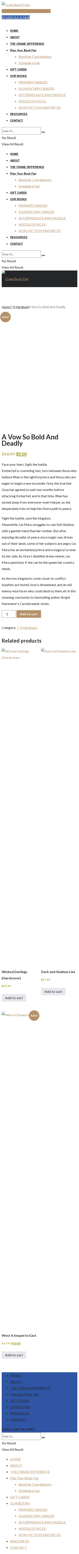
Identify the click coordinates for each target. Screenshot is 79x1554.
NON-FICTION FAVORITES (40, 107)
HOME (14, 31)
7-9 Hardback (19, 307)
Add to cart (29, 614)
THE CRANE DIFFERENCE (27, 44)
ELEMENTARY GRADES (36, 88)
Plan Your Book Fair (23, 50)
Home (6, 307)
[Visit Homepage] (16, 5)
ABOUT (15, 37)
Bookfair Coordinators (35, 56)
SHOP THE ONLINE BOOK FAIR (26, 11)
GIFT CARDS (18, 69)
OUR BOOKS (18, 76)
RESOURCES (18, 114)
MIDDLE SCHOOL (32, 101)
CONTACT (16, 120)
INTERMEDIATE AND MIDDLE (42, 95)
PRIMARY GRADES (33, 82)
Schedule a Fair (29, 63)
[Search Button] (43, 132)
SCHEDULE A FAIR (16, 17)
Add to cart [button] (14, 998)
